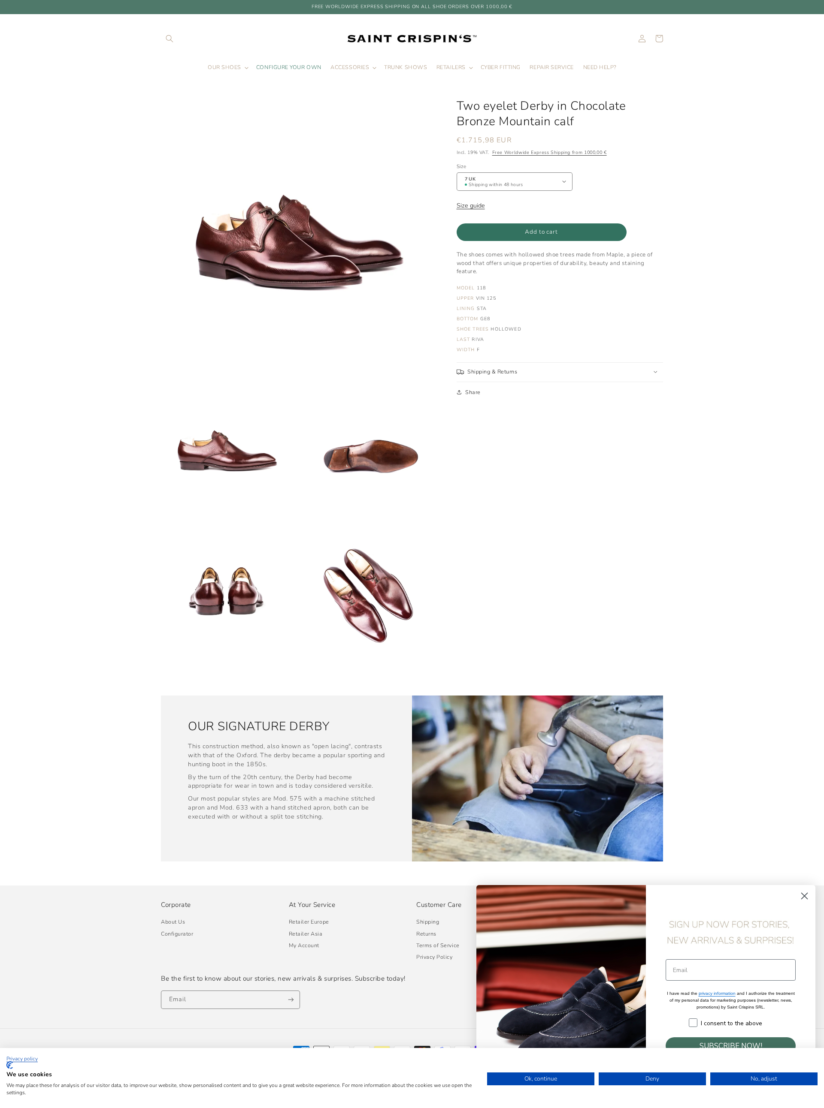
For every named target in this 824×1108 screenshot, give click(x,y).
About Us (173, 921)
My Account (304, 945)
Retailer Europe (309, 921)
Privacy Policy (434, 956)
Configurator (177, 933)
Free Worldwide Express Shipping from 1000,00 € (549, 152)
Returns (426, 933)
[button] (169, 38)
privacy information (717, 993)
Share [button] (473, 391)
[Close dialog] (804, 895)
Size (461, 166)
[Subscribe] (291, 1000)
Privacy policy (22, 1058)
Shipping (427, 921)
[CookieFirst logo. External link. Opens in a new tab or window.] (9, 1065)
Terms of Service (438, 945)
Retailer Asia (306, 933)
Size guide (471, 205)
